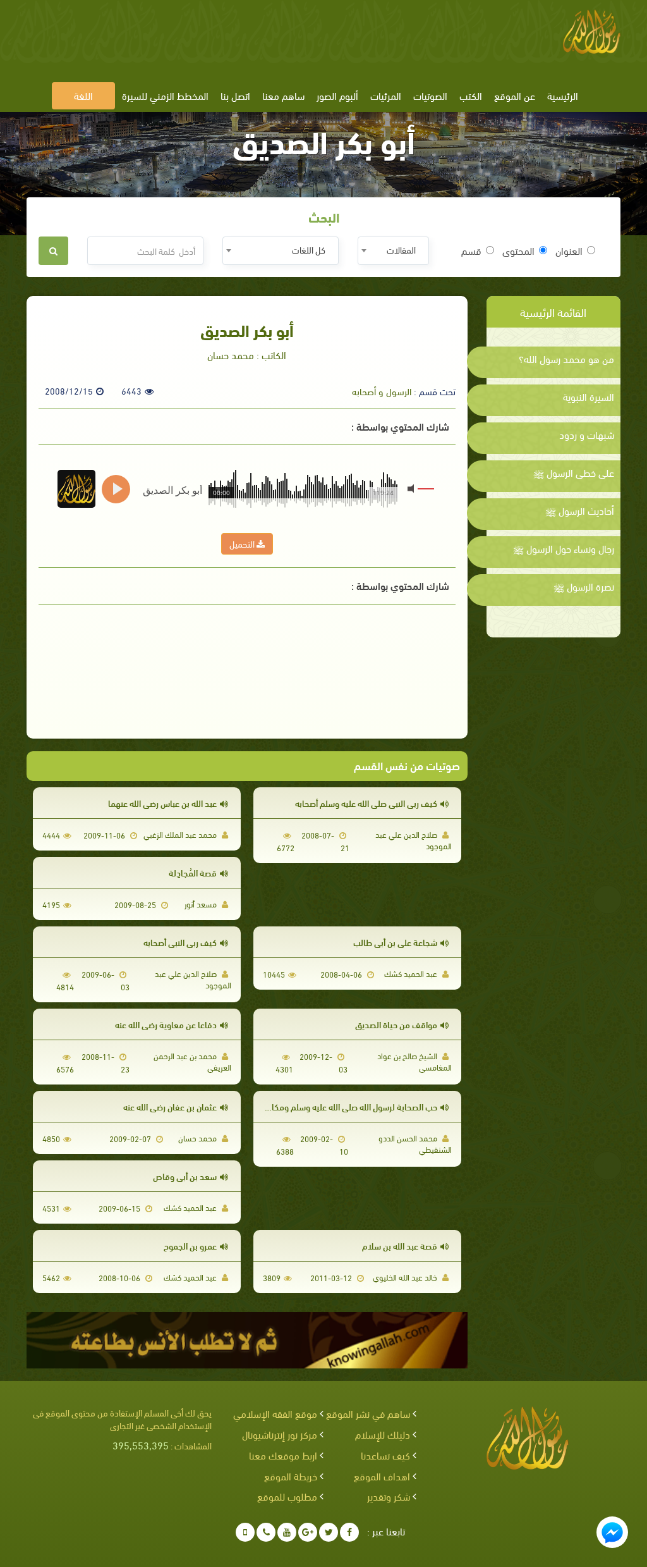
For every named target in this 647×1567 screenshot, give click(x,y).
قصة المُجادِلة (193, 872)
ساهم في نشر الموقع (368, 1413)
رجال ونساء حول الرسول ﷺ (563, 548)
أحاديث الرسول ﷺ (579, 510)
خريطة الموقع (290, 1475)
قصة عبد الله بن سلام (399, 1245)
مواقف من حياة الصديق (396, 1024)
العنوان (569, 250)
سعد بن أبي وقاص (185, 1176)
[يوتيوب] (286, 1532)
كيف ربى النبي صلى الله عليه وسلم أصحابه (366, 802)
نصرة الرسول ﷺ (583, 586)
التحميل (243, 543)
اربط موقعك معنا (283, 1454)
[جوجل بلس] (307, 1532)
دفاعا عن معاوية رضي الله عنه (166, 1024)
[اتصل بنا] (266, 1532)
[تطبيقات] (245, 1532)
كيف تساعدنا (385, 1454)
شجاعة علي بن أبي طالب (395, 942)
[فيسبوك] (349, 1532)
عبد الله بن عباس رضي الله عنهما (162, 802)
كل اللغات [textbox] (308, 249)
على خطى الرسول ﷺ (573, 472)
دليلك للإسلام (382, 1434)
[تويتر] (328, 1532)
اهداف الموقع (382, 1475)
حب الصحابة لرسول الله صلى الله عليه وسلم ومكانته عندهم (336, 1106)
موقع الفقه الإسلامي (275, 1413)
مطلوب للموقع (287, 1496)
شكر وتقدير (388, 1496)
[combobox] (393, 251)
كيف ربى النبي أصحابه (180, 942)
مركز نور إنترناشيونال (279, 1434)
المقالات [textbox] (401, 249)
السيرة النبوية (588, 396)
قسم (471, 250)
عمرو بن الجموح (190, 1245)
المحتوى (518, 250)
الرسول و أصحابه (381, 391)
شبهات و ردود (586, 434)
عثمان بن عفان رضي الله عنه (170, 1106)
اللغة (83, 95)
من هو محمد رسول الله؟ (566, 358)
